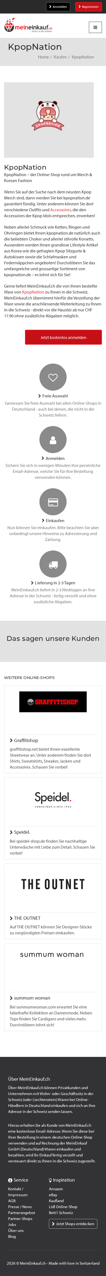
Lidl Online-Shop (63, 1206)
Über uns (16, 1230)
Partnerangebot (21, 1212)
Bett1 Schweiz (61, 1212)
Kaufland (56, 1200)
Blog (12, 1236)
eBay (53, 1194)
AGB (11, 1200)
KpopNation (33, 292)
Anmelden (60, 7)
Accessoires (60, 209)
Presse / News (20, 1206)
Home (43, 57)
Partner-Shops (20, 1218)
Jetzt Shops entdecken (75, 1223)
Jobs (12, 1224)
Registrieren (90, 7)
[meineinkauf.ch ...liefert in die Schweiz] (28, 25)
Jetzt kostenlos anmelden (63, 337)
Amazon (56, 1188)
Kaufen (60, 57)
